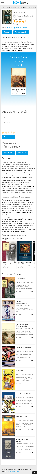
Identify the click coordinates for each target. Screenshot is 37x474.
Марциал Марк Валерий (25, 16)
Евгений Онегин (21, 416)
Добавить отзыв (8, 137)
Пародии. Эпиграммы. (24, 347)
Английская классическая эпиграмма (21, 302)
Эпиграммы (20, 278)
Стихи (7, 263)
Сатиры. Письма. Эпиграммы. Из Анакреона (22, 325)
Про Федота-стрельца (23, 393)
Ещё (18, 65)
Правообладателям (13, 471)
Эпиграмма (20, 370)
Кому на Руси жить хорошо (23, 440)
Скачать (7, 32)
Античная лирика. (18, 89)
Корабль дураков (24, 263)
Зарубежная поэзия (20, 28)
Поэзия (9, 28)
